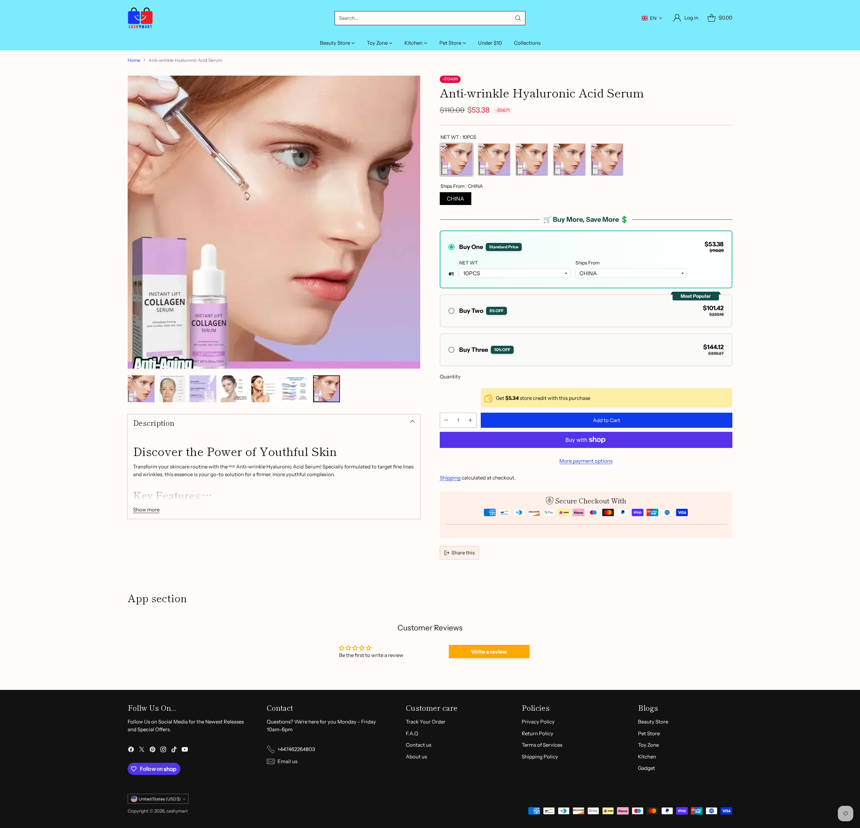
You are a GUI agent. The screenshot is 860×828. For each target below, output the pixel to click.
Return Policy (537, 733)
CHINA (455, 198)
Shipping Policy (540, 756)
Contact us (418, 745)
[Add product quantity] (470, 420)
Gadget (646, 768)
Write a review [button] (489, 651)
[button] (652, 18)
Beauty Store (653, 721)
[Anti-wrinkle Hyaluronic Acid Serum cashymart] (274, 222)
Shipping (450, 477)
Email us (287, 761)
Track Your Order (425, 721)
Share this (463, 552)
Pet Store (649, 733)
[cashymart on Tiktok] (174, 750)
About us (416, 756)
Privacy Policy (538, 721)
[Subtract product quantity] (446, 420)
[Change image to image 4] (233, 388)
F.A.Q (412, 733)
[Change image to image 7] (326, 388)
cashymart (177, 811)
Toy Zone (648, 745)
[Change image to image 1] (141, 388)
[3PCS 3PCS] (569, 159)
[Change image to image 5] (264, 388)
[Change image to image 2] (172, 388)
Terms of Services (542, 745)
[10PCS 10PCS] (456, 159)
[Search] (518, 18)
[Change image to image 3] (202, 388)
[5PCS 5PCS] (494, 159)
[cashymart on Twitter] (142, 750)
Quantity (450, 376)
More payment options (585, 461)
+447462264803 (296, 749)
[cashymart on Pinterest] (152, 750)
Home (134, 60)
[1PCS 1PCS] (607, 159)
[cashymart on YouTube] (185, 750)
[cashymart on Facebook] (131, 750)
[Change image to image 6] (295, 388)
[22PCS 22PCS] (532, 159)
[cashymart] (140, 18)
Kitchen (647, 756)
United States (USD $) (160, 798)
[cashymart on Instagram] (163, 750)
